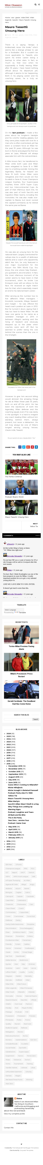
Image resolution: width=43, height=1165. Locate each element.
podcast (18, 1012)
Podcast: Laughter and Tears (20, 812)
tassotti (15, 20)
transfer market (11, 1068)
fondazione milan (12, 940)
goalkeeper (29, 948)
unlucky (29, 1072)
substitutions (10, 1052)
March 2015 (13, 832)
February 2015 (14, 835)
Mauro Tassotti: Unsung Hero (17, 517)
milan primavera (26, 988)
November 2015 (15, 769)
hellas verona (11, 960)
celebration (21, 900)
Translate (22, 613)
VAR (33, 876)
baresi (26, 888)
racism (17, 1024)
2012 (9, 847)
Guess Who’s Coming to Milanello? (23, 785)
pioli (16, 1008)
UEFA (8, 876)
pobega (9, 1012)
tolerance (17, 1060)
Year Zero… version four (18, 820)
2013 (9, 844)
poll (26, 1012)
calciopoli (9, 896)
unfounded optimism (14, 1072)
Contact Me (9, 1128)
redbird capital (11, 1028)
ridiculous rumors (12, 1036)
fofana (30, 936)
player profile (27, 1008)
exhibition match (19, 932)
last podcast (18, 133)
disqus (37, 535)
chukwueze (21, 904)
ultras (33, 1068)
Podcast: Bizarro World (14, 497)
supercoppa (24, 1052)
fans (31, 932)
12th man (9, 864)
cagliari (18, 892)
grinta (16, 952)
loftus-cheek (11, 972)
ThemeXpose (16, 1148)
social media (10, 1048)
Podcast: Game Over (17, 823)
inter (16, 964)
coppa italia (23, 912)
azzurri (18, 888)
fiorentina (20, 936)
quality (8, 1024)
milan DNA (25, 17)
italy (23, 964)
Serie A (31, 872)
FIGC (33, 868)
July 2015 (12, 780)
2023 (9, 742)
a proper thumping (13, 880)
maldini (18, 976)
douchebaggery (26, 928)
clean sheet (10, 908)
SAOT (23, 872)
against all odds (12, 884)
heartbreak (20, 956)
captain (20, 896)
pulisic (19, 1020)
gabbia (26, 944)
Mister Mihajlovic (15, 788)
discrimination (11, 928)
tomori (27, 1060)
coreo (8, 916)
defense (9, 920)
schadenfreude (11, 1044)
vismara (8, 1076)
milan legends (11, 988)
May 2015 (12, 827)
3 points (19, 864)
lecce (33, 968)
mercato (9, 980)
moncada (9, 996)
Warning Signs (14, 809)
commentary (11, 912)
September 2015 (15, 774)
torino (8, 1064)
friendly (9, 944)
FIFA (25, 868)
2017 (9, 758)
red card (27, 1024)
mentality (28, 976)
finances (9, 936)
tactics (20, 1056)
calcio (27, 892)
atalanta (9, 888)
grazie (17, 17)
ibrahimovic (24, 960)
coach (21, 908)
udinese (24, 1068)
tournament (18, 1064)
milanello (21, 992)
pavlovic (29, 1004)
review (20, 1032)
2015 (9, 764)
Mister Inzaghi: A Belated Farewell (23, 790)
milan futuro (21, 984)
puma (27, 1020)
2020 (9, 750)
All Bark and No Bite (16, 815)
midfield (19, 980)
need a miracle (11, 1000)
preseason (21, 1016)
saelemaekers (21, 1040)
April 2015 (12, 829)
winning (29, 1079)
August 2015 (14, 777)
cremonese (18, 916)
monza (19, 996)
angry (32, 884)
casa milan (10, 900)
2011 (9, 849)
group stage (27, 952)
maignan (9, 976)
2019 (9, 753)
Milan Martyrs (14, 801)
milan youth (10, 992)
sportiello (22, 1048)
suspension (10, 1056)
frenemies (27, 940)
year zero (9, 1084)
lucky (31, 972)
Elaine (19, 1099)
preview (32, 1016)
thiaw (8, 1060)
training (30, 1064)
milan (28, 980)
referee (24, 1028)
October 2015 (14, 772)
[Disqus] (21, 569)
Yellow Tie (12, 796)
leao (25, 968)
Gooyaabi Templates (26, 1150)
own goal (18, 1004)
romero (9, 1040)
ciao (12, 17)
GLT (7, 872)
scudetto (24, 1044)
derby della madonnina (14, 924)
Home (7, 17)
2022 (9, 744)
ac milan (27, 880)
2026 (9, 734)
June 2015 (13, 782)
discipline (30, 924)
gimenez (17, 948)
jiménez (32, 964)
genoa (8, 948)
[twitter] (21, 1144)
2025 (9, 736)
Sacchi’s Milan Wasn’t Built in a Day (23, 804)
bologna (9, 892)
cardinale (30, 896)
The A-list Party (15, 818)
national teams (31, 996)
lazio (18, 968)
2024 (9, 739)
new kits (24, 1000)
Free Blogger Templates (30, 1148)
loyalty (22, 972)
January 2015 (14, 838)
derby (18, 920)
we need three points (14, 1079)
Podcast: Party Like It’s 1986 (20, 793)
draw (8, 932)
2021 (9, 747)
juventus (9, 968)
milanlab (31, 992)
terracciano (31, 1056)
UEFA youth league (20, 876)
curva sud (31, 916)
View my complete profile (14, 1114)
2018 (9, 755)
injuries (8, 964)
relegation (10, 1032)
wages (17, 1076)
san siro (33, 1040)
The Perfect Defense (13, 477)
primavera (9, 1020)
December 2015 (15, 766)
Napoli (14, 872)
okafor (8, 1004)
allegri (23, 884)
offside (33, 1000)
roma (25, 1036)
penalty (8, 1008)
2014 (9, 841)
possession (10, 1016)
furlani (17, 944)
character (9, 904)
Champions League (13, 868)
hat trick (9, 956)
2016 (9, 761)
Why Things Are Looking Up (20, 807)
